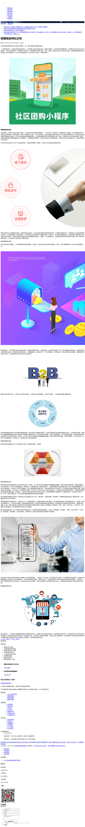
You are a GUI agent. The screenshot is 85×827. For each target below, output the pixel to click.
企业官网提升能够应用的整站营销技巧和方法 (19, 28)
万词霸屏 (10, 725)
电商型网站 (10, 697)
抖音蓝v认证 (11, 713)
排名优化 (10, 13)
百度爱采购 (10, 719)
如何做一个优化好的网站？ (14, 30)
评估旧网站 (7, 668)
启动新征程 (7, 675)
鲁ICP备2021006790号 (40, 745)
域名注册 (10, 706)
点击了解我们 (5, 22)
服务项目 (10, 10)
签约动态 (10, 15)
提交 (6, 824)
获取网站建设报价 (6, 683)
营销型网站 (10, 696)
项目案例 (6, 750)
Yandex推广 (10, 728)
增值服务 (10, 11)
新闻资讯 (6, 752)
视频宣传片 (10, 711)
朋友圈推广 (10, 723)
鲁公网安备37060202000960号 (56, 745)
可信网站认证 (11, 715)
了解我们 (10, 17)
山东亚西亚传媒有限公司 (21, 745)
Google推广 (10, 726)
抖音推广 (10, 721)
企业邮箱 (10, 704)
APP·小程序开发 (12, 694)
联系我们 (10, 18)
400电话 (9, 708)
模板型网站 (10, 699)
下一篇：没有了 (15, 639)
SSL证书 (9, 709)
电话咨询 (6, 754)
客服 (18, 760)
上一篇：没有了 (5, 639)
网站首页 (10, 8)
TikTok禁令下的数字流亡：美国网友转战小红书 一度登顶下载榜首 (26, 27)
